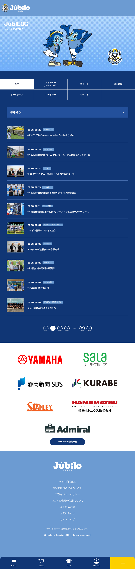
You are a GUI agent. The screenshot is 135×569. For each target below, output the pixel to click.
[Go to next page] (89, 328)
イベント (84, 94)
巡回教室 (118, 84)
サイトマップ (67, 519)
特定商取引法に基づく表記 (67, 488)
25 (82, 328)
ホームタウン (17, 94)
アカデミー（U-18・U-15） (51, 84)
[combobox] (67, 112)
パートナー (50, 94)
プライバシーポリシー (67, 494)
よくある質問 (67, 506)
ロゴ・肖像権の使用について (67, 500)
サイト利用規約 (67, 481)
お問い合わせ (67, 513)
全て (17, 84)
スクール (84, 84)
